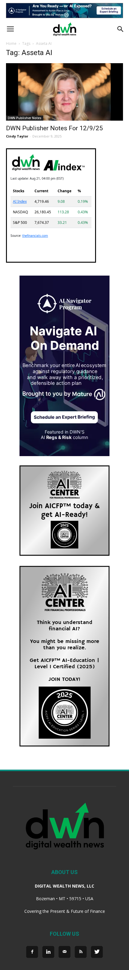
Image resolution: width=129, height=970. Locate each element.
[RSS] (81, 952)
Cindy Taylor (17, 136)
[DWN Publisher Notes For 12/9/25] (64, 92)
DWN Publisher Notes (24, 118)
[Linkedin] (48, 952)
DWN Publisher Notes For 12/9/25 (54, 128)
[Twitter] (97, 952)
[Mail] (64, 952)
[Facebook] (32, 952)
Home (11, 43)
